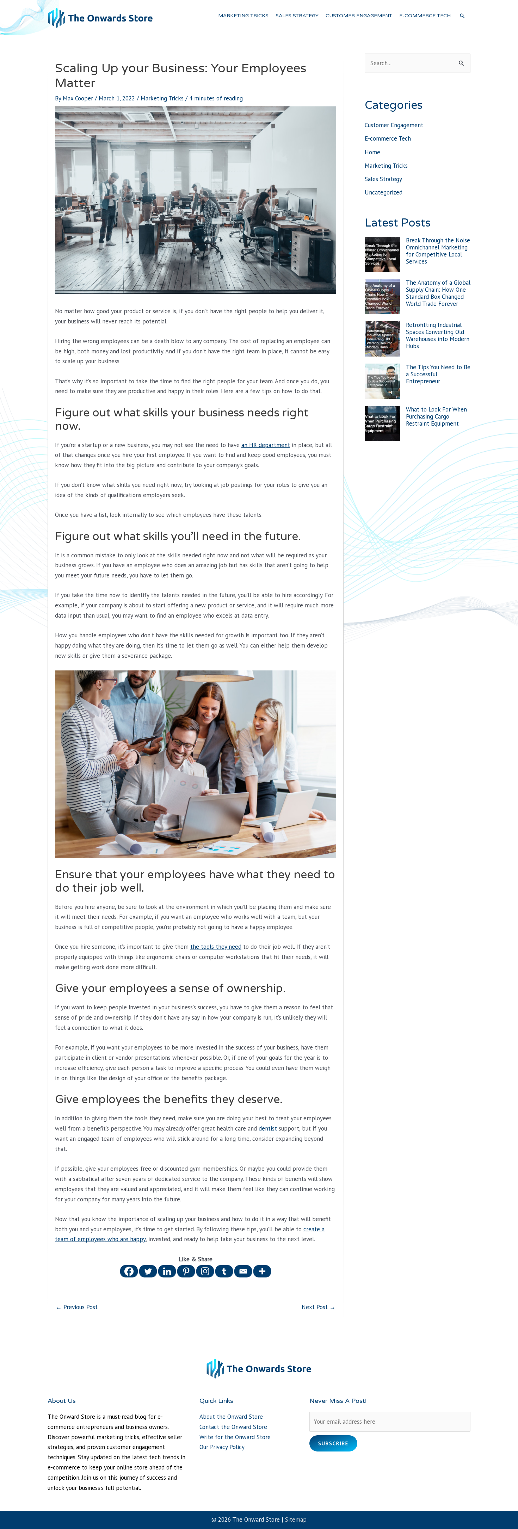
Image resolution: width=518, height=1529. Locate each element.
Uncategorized (383, 192)
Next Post (318, 1307)
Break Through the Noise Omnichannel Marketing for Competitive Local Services (438, 250)
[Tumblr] (224, 1271)
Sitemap (296, 1519)
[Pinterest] (186, 1271)
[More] (262, 1271)
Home (372, 152)
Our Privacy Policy (222, 1447)
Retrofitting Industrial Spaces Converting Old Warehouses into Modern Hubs (437, 335)
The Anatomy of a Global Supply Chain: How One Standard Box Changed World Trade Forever (438, 293)
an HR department (265, 445)
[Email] (243, 1271)
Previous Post (77, 1307)
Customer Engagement (394, 125)
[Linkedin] (167, 1271)
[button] (462, 16)
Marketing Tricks (162, 98)
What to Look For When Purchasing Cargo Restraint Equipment (436, 416)
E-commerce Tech (388, 138)
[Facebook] (129, 1271)
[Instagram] (205, 1271)
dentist (268, 1128)
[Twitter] (148, 1271)
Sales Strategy (383, 179)
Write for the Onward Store (235, 1437)
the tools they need (215, 947)
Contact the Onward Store (233, 1427)
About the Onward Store (231, 1416)
